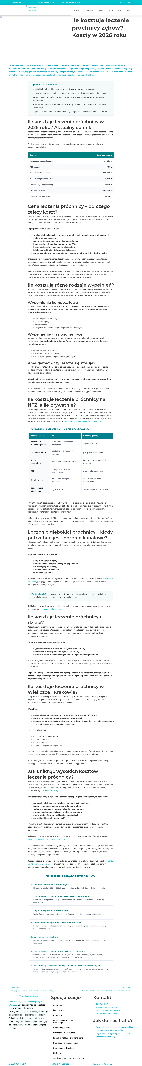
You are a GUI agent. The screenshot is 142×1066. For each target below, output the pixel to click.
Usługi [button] (101, 10)
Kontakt (129, 10)
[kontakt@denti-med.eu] (34, 2)
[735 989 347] (9, 2)
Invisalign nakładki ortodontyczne (68, 1038)
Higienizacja (58, 1053)
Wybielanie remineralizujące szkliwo (69, 1058)
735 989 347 (17, 2)
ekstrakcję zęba (53, 790)
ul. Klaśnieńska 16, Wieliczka (73, 2)
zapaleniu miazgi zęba (51, 609)
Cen (29, 696)
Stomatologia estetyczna (64, 1033)
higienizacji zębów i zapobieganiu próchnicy (47, 839)
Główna (76, 10)
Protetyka (57, 1015)
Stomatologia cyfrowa (63, 1028)
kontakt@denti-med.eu (46, 2)
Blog (119, 10)
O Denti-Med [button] (88, 10)
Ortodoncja (58, 1005)
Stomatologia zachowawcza (65, 1043)
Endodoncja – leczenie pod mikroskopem (65, 1021)
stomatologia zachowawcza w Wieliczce (83, 421)
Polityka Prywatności (60, 1064)
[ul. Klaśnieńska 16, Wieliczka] (59, 2)
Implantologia (59, 1010)
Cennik (110, 10)
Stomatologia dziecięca (63, 1048)
